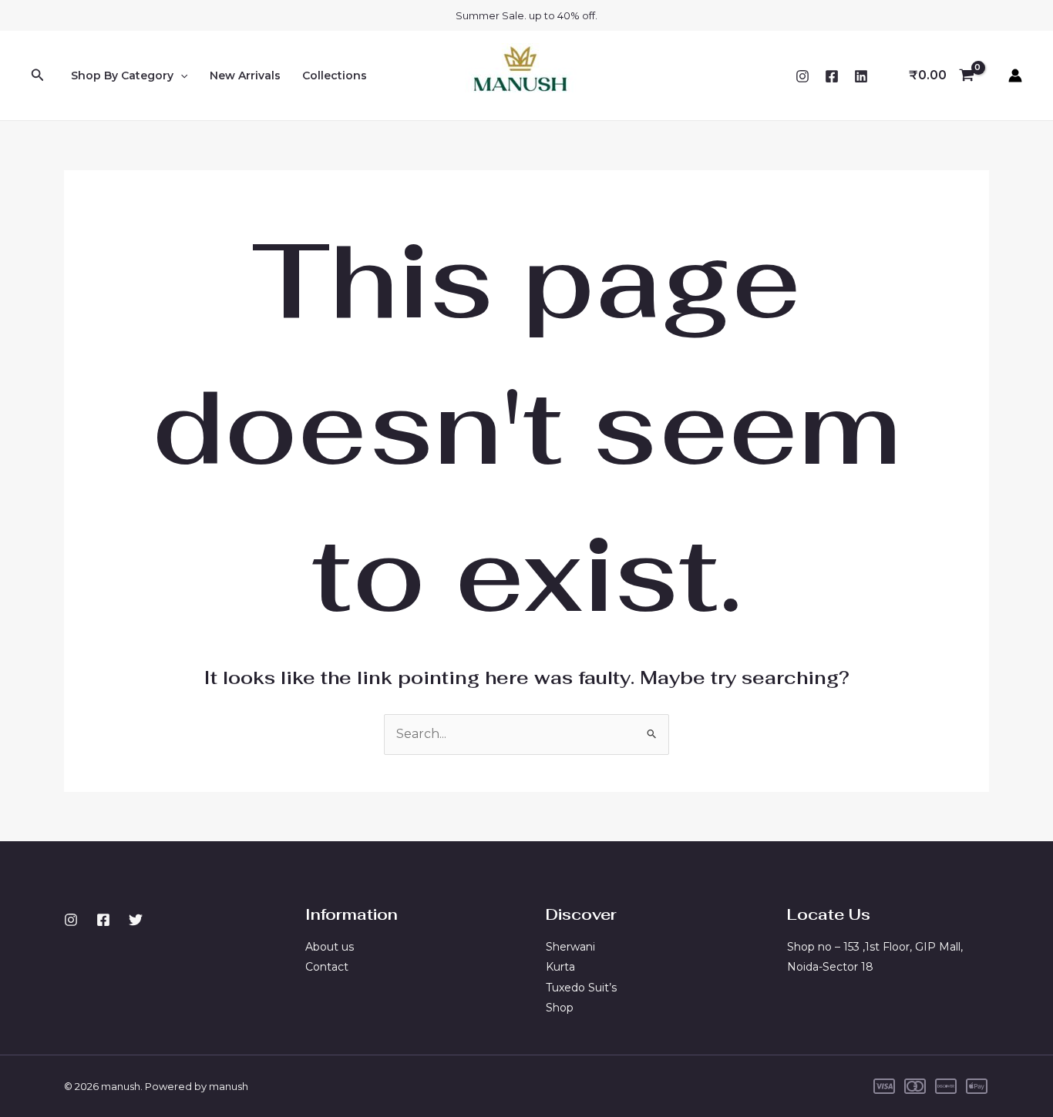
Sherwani (570, 947)
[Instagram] (802, 76)
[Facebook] (832, 76)
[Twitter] (136, 920)
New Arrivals (245, 75)
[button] (38, 75)
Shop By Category (122, 75)
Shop (560, 1008)
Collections (334, 75)
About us (329, 947)
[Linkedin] (861, 76)
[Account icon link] (1015, 75)
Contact (326, 967)
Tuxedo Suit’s (581, 988)
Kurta (560, 967)
